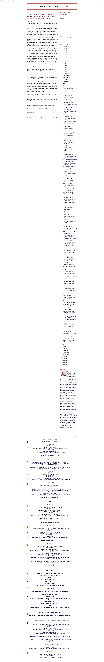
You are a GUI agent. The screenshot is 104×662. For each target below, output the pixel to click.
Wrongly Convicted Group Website (49, 510)
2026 (63, 46)
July (64, 85)
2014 (63, 69)
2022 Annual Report (50, 503)
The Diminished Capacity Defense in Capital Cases (50, 452)
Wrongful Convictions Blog (50, 514)
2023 (63, 52)
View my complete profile (67, 427)
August (65, 83)
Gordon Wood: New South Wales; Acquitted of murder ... (69, 313)
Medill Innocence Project (49, 603)
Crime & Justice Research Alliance (49, 488)
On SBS (50, 484)
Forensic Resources (49, 451)
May (64, 346)
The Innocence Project (49, 594)
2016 (63, 65)
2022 (63, 54)
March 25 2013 (50, 564)
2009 (63, 360)
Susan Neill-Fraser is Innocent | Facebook (50, 573)
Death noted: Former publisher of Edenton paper (50, 524)
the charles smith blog (52, 6)
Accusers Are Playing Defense (50, 485)
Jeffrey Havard (50, 601)
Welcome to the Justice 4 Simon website (49, 567)
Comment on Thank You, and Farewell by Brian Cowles (49, 542)
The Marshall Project (49, 441)
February (65, 352)
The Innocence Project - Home (50, 575)
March (64, 350)
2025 (63, 48)
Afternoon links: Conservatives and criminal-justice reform (50, 537)
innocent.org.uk (49, 590)
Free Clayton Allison (50, 659)
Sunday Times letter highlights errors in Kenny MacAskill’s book (50, 550)
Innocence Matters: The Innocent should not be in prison (50, 557)
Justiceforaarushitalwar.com (50, 553)
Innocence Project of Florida (50, 532)
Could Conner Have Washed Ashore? (50, 511)
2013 (63, 71)
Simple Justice (50, 581)
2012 (63, 73)
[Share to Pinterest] (33, 112)
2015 (63, 67)
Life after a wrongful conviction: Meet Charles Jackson (49, 498)
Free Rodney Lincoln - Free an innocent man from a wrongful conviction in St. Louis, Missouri (49, 611)
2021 (63, 56)
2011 (63, 356)
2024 (63, 50)
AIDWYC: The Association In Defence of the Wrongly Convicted (49, 607)
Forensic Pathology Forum (50, 527)
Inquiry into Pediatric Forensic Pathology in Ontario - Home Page (50, 599)
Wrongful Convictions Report (50, 455)
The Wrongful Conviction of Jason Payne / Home (50, 572)
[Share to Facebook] (32, 112)
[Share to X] (30, 112)
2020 (63, 58)
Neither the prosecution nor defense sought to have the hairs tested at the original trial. (42, 52)
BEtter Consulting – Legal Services (50, 657)
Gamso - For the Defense (50, 474)
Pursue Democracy (50, 447)
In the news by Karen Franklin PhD (49, 478)
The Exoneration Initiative (50, 579)
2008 (63, 362)
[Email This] (27, 112)
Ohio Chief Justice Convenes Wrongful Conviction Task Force (50, 515)
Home (42, 117)
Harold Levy (71, 371)
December (65, 75)
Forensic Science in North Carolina (50, 518)
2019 (63, 60)
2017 (63, 63)
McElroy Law (50, 614)
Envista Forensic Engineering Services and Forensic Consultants (49, 587)
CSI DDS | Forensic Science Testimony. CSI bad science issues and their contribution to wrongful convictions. (50, 462)
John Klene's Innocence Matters (50, 558)
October (65, 79)
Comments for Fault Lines (49, 540)
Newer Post (29, 117)
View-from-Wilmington (50, 545)
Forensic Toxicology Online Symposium (50, 519)
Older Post (55, 117)
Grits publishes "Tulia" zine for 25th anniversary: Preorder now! (50, 494)
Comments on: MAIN (50, 583)
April (64, 348)
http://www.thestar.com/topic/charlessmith (36, 91)
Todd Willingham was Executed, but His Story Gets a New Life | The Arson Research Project (50, 562)
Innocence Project (50, 647)
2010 (63, 358)
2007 (63, 364)
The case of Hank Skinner (49, 609)
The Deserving (49, 475)
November (65, 77)
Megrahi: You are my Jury (49, 549)
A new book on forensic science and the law (49, 546)
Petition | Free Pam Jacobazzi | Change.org (50, 585)
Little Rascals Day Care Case (50, 522)
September (65, 81)
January (65, 354)
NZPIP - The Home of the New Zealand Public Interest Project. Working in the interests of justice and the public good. (49, 616)
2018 (63, 62)
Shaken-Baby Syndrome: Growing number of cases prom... (69, 218)
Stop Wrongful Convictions (50, 506)
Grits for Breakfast (50, 493)
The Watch (50, 536)
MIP (50, 501)
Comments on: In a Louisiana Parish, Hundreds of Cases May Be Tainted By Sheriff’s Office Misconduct (50, 468)
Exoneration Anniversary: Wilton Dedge (50, 533)
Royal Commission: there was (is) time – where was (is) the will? (49, 448)
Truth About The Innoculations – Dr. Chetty (49, 507)
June (64, 344)
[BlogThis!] (29, 112)
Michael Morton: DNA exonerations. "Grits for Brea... (68, 185)
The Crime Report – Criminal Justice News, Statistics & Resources (50, 569)
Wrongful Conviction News (50, 497)
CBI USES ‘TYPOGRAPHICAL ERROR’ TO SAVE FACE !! (50, 554)
